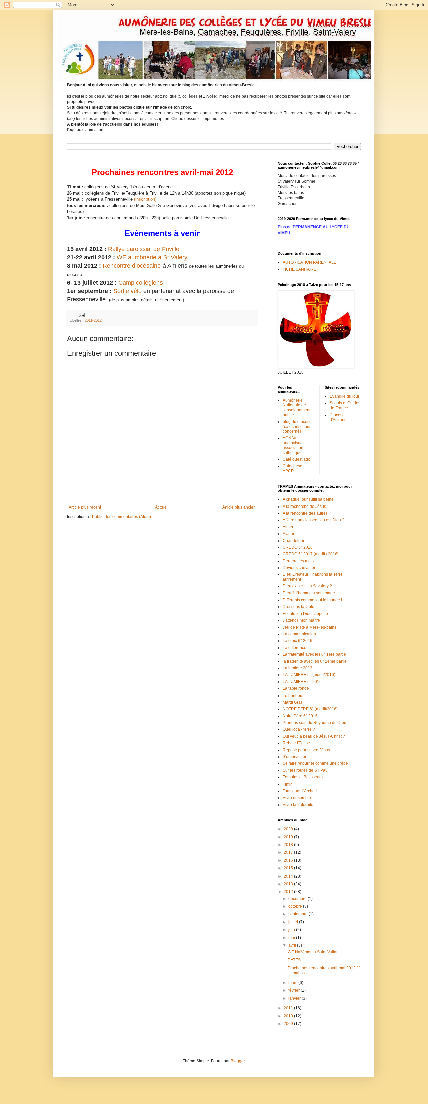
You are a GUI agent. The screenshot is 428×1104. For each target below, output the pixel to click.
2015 (289, 868)
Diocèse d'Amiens (338, 417)
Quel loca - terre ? (299, 729)
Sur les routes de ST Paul (306, 770)
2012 (289, 891)
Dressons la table (298, 606)
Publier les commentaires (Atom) (121, 516)
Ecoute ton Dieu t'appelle (305, 613)
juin (292, 929)
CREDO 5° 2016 (298, 547)
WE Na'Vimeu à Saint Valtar (313, 952)
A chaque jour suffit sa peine (308, 499)
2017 (289, 852)
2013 (289, 884)
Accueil (162, 507)
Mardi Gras (293, 702)
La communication (299, 634)
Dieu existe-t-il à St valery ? (307, 586)
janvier (295, 998)
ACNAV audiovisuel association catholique (293, 445)
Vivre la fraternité (298, 804)
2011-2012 (93, 320)
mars (293, 982)
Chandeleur (293, 540)
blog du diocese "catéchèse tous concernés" (297, 426)
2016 (289, 860)
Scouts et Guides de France (345, 405)
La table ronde (296, 688)
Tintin (288, 784)
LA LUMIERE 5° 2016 (302, 681)
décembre (298, 898)
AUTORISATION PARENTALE (309, 262)
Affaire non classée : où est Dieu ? (313, 520)
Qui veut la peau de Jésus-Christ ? (314, 736)
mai (292, 937)
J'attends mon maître (301, 620)
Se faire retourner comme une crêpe (315, 763)
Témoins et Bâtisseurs (303, 777)
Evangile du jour (344, 396)
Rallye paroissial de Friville (143, 249)
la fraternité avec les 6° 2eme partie (315, 661)
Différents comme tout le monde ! (312, 599)
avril (292, 945)
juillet (293, 922)
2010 (289, 1016)
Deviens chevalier (299, 567)
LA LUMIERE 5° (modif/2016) (309, 674)
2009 (289, 1023)
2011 (289, 1008)
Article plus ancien (239, 507)
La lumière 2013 (297, 668)
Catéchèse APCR (292, 468)
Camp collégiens (141, 282)
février (294, 990)
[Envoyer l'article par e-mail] (81, 315)
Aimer (288, 527)
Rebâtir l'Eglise (296, 743)
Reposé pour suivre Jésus (306, 750)
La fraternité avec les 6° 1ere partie (314, 654)
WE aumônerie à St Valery (152, 257)
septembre (298, 914)
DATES (294, 960)
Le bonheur (293, 695)
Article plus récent (85, 507)
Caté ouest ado (296, 459)
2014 (289, 876)
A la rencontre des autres (305, 513)
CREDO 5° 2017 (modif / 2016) (311, 554)
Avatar (288, 533)
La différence (294, 647)
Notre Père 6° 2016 (300, 716)
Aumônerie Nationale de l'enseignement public (296, 407)
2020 (289, 829)
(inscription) (145, 199)
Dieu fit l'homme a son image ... (311, 593)
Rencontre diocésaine (131, 265)
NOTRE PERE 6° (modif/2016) (310, 709)
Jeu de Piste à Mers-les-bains (309, 627)
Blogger (238, 1061)
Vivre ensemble (297, 797)
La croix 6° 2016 (297, 640)
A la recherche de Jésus (304, 506)
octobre (295, 906)
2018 (289, 844)
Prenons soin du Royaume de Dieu (314, 722)
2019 (289, 837)
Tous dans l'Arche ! (300, 791)
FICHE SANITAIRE (299, 269)
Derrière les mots (298, 561)
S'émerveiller (294, 756)
